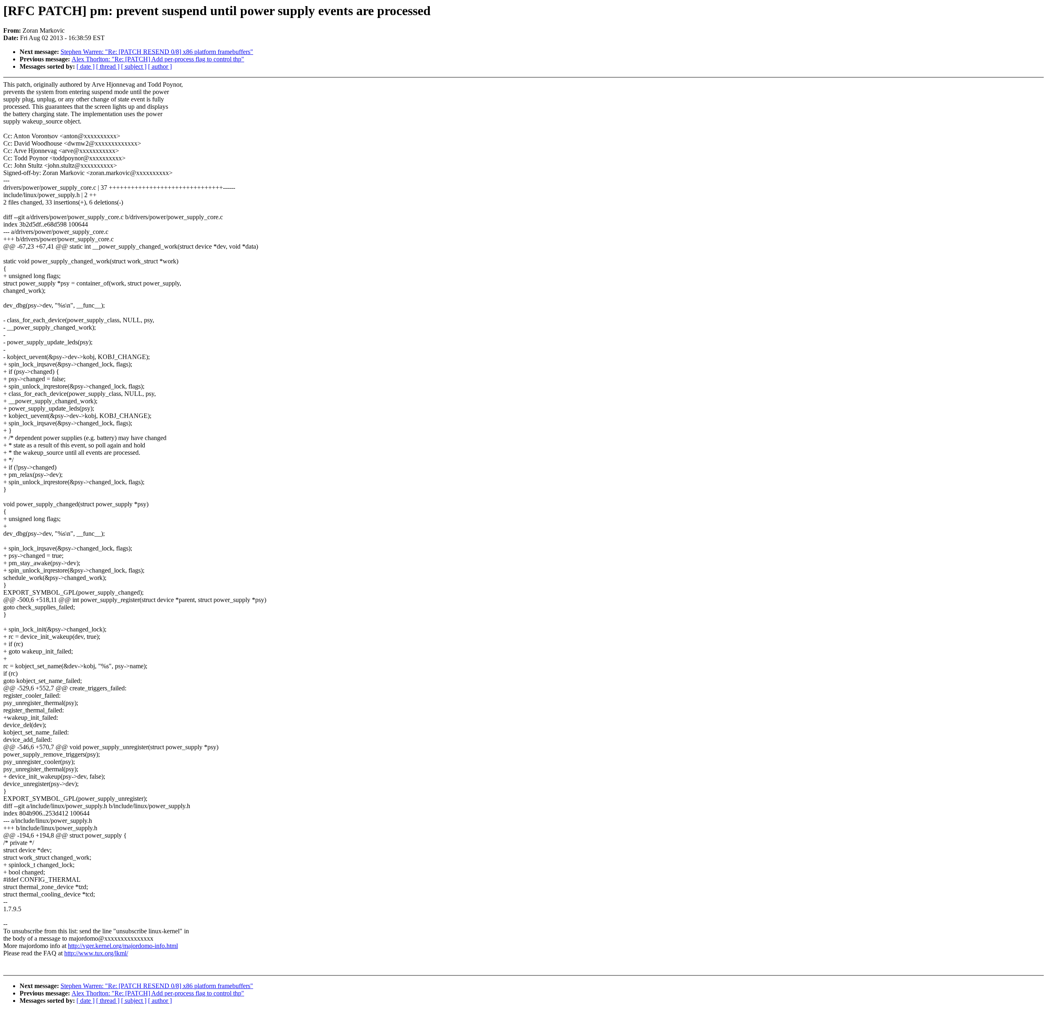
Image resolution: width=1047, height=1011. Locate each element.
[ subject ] (133, 66)
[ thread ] (107, 66)
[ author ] (160, 66)
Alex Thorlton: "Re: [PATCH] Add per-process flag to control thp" (158, 59)
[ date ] (85, 66)
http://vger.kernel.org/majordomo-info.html (123, 945)
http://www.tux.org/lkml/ (96, 953)
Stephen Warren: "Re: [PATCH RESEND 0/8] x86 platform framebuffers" (157, 51)
